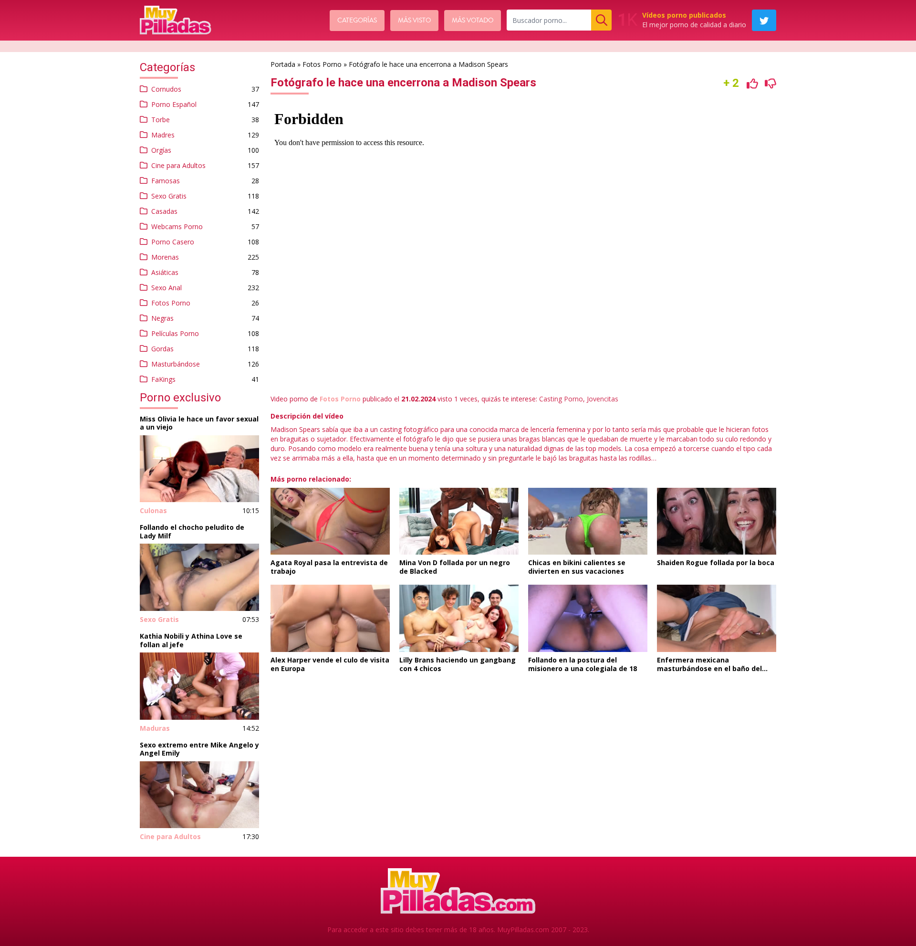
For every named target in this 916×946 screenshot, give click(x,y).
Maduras (155, 728)
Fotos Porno (170, 302)
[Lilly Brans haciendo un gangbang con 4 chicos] (459, 618)
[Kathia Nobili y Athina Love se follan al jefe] (199, 686)
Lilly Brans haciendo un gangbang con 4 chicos (457, 664)
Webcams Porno (177, 226)
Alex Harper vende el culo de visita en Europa (330, 664)
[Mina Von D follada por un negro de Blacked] (459, 521)
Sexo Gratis (169, 195)
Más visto (414, 20)
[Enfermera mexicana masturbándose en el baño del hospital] (716, 618)
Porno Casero (172, 241)
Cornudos (166, 89)
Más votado (472, 20)
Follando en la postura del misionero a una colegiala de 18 (582, 664)
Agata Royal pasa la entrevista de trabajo (329, 567)
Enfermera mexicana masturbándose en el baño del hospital (709, 668)
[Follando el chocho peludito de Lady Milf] (199, 577)
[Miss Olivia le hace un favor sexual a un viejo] (199, 469)
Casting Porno (561, 398)
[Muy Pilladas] (175, 20)
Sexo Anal (166, 287)
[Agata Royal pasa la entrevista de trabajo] (330, 521)
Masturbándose (175, 363)
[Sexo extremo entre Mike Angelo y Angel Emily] (199, 795)
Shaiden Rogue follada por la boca (715, 562)
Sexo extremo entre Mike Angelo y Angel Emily (199, 749)
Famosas (165, 180)
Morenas (165, 257)
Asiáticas (164, 272)
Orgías (161, 150)
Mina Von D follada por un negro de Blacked (454, 567)
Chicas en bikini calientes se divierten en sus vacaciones (576, 567)
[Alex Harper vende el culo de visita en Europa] (330, 618)
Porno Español (174, 104)
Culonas (153, 510)
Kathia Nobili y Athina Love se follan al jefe (191, 640)
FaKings (163, 379)
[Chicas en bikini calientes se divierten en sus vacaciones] (587, 521)
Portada (283, 64)
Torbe (160, 119)
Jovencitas (602, 398)
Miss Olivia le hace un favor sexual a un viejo (199, 423)
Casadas (164, 211)
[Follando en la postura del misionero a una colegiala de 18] (587, 618)
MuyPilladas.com (523, 929)
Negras (162, 318)
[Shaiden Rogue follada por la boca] (716, 521)
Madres (163, 134)
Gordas (162, 348)
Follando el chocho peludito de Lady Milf (192, 531)
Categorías (357, 20)
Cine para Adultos (178, 165)
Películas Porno (175, 333)
